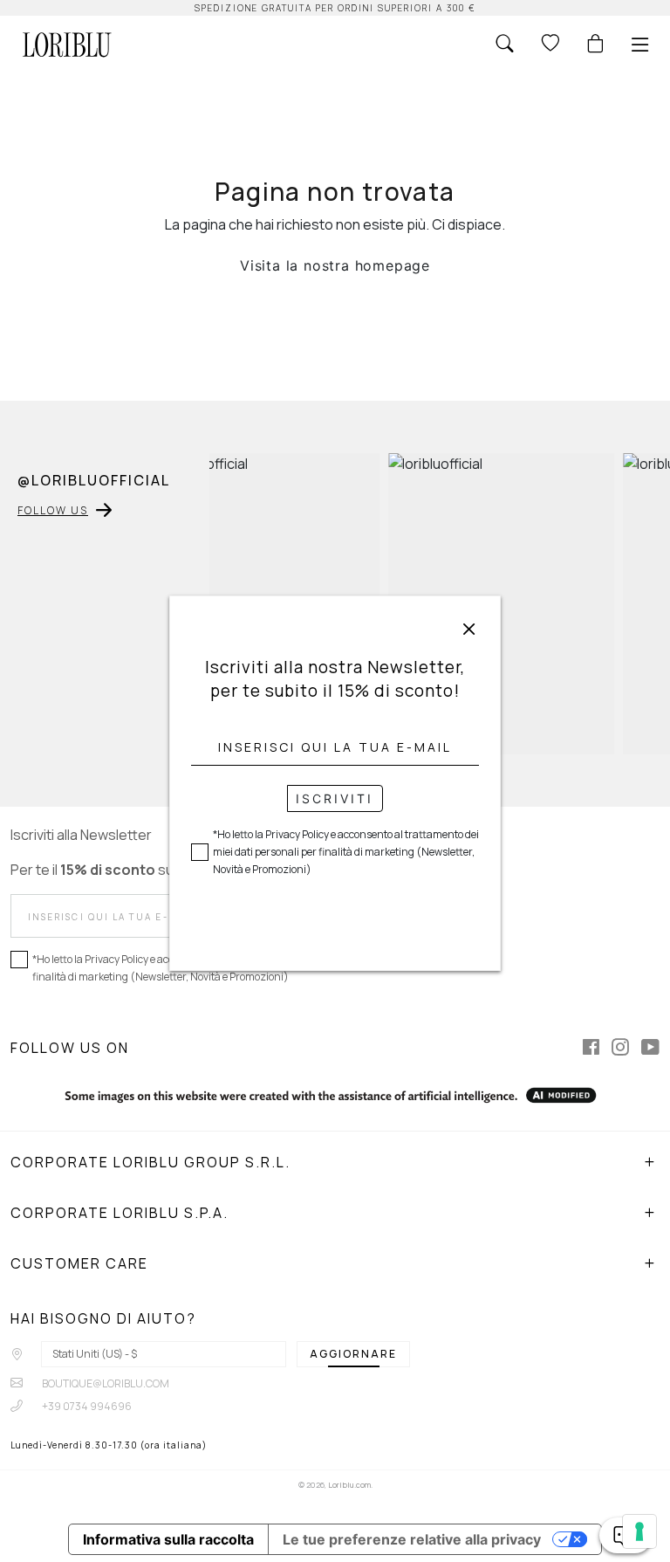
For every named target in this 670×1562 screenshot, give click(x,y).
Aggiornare (353, 1353)
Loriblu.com (349, 1484)
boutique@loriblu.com (104, 1383)
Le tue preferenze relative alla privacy (412, 1539)
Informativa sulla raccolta (168, 1539)
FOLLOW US (52, 510)
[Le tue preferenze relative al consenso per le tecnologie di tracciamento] (639, 1531)
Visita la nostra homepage (335, 265)
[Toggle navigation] (640, 44)
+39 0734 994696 (86, 1406)
